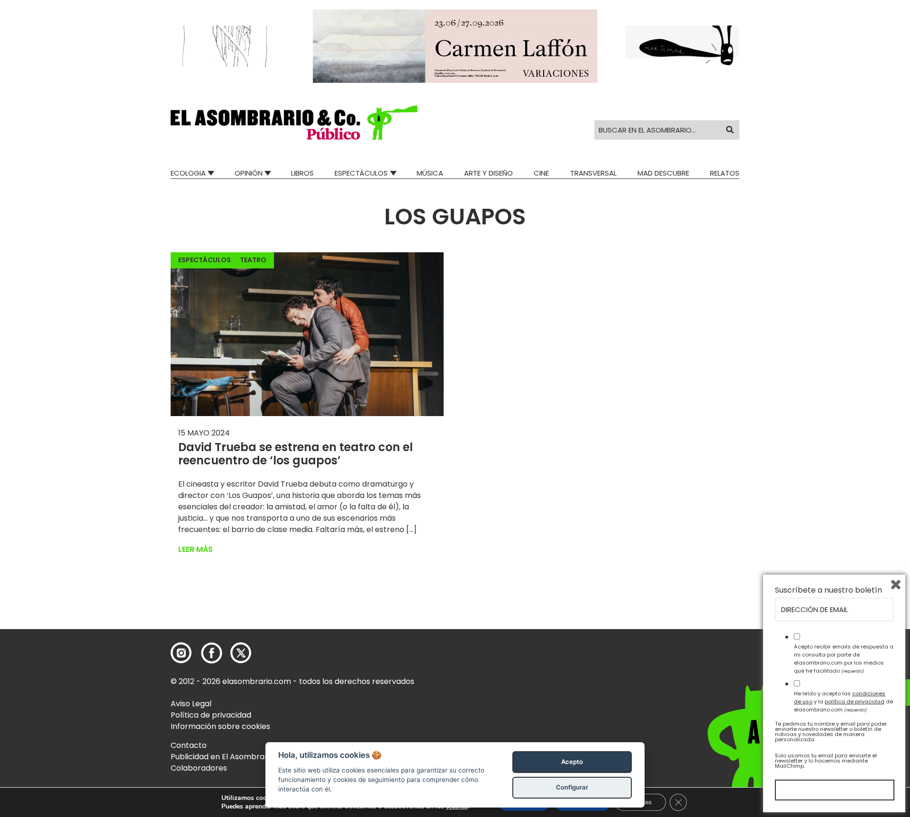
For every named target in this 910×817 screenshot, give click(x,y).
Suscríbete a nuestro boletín (828, 590)
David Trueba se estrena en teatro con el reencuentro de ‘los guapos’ (295, 454)
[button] (294, 123)
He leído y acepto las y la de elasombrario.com (843, 701)
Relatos (724, 173)
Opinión (249, 173)
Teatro (253, 260)
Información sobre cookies (220, 726)
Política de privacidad (211, 715)
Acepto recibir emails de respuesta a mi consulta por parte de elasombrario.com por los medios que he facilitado (843, 658)
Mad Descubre (663, 173)
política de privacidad (854, 701)
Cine (541, 173)
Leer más (195, 549)
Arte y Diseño (488, 173)
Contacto (189, 745)
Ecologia (188, 173)
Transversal (593, 173)
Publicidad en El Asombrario (222, 756)
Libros (302, 173)
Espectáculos (361, 173)
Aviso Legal (191, 703)
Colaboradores (199, 768)
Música (430, 173)
